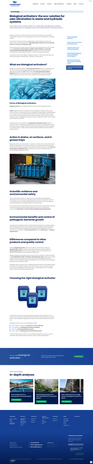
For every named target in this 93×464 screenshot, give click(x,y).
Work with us (55, 420)
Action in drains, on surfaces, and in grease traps (74, 43)
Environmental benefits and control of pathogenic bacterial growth (74, 55)
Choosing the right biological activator (74, 67)
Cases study (65, 418)
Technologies (66, 420)
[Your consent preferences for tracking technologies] (91, 462)
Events (64, 423)
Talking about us (66, 425)
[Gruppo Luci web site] (12, 460)
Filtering (11, 421)
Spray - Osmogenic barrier (13, 419)
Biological (33, 422)
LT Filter (12, 329)
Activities (65, 422)
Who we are (55, 418)
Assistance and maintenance (23, 422)
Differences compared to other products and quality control (74, 61)
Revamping (22, 423)
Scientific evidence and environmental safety (73, 48)
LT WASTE (13, 325)
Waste (43, 423)
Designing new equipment (23, 419)
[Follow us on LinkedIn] (52, 445)
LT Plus (12, 327)
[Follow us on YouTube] (55, 445)
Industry (43, 420)
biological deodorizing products (22, 255)
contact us (45, 334)
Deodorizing (33, 418)
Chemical (33, 420)
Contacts (81, 4)
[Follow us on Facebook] (48, 445)
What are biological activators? (72, 37)
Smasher (13, 331)
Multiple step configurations (12, 423)
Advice (21, 425)
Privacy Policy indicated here (76, 448)
